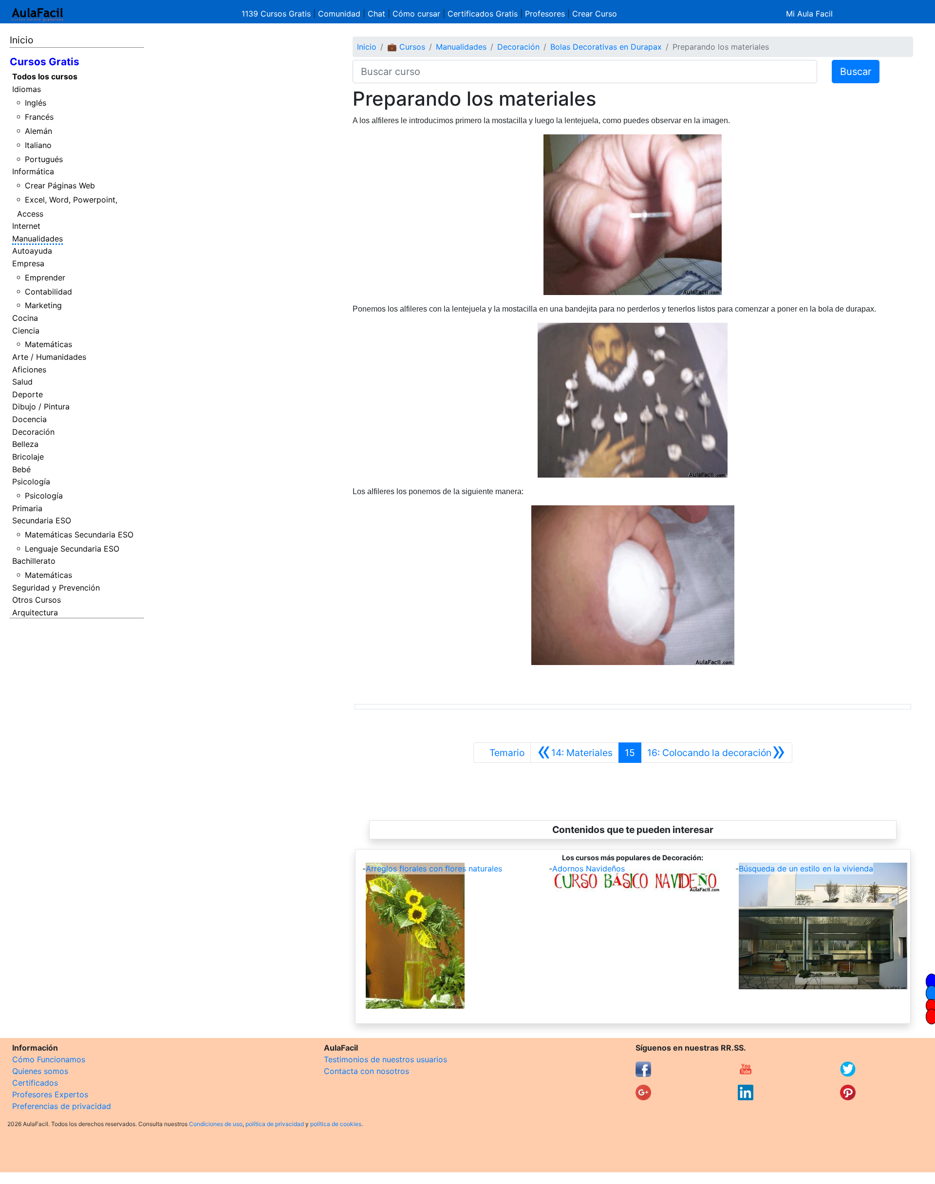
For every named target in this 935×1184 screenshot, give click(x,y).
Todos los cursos (44, 76)
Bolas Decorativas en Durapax (606, 47)
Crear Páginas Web (60, 185)
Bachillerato (34, 561)
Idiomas (26, 89)
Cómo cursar (416, 13)
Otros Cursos (36, 600)
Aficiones (29, 369)
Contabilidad (48, 291)
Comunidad (339, 13)
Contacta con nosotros (366, 1071)
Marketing (43, 305)
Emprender (45, 277)
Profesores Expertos (50, 1094)
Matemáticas (48, 344)
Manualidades (37, 238)
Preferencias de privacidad (61, 1106)
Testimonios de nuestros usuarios (385, 1059)
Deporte (27, 394)
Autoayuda (32, 251)
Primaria (27, 508)
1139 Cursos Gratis (277, 13)
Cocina (25, 318)
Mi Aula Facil (809, 13)
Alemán (38, 131)
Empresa (28, 263)
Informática (33, 171)
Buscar (855, 71)
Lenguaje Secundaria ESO (72, 549)
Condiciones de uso (216, 1124)
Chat (376, 13)
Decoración (33, 432)
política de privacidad (274, 1124)
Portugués (44, 159)
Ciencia (25, 330)
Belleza (25, 444)
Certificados (35, 1083)
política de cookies (335, 1124)
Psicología (31, 481)
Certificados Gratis (483, 13)
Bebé (21, 469)
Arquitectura (35, 612)
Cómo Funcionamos (48, 1059)
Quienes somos (40, 1071)
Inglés (35, 103)
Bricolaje (28, 457)
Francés (39, 117)
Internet (26, 226)
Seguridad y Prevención (56, 587)
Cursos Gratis (44, 62)
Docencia (29, 419)
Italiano (38, 145)
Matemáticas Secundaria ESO (79, 534)
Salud (22, 382)
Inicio (21, 40)
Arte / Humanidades (49, 357)
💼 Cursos (406, 47)
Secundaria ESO (41, 520)
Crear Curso (594, 13)
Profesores (545, 13)
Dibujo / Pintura (41, 406)
